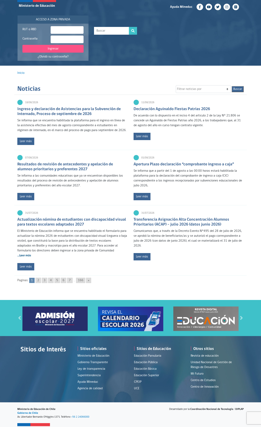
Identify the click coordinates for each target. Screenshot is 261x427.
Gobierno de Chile (27, 413)
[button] (19, 318)
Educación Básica (145, 369)
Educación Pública (146, 362)
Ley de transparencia (91, 369)
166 (80, 280)
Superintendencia (89, 375)
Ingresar (53, 48)
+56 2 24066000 (80, 417)
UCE (136, 388)
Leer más (26, 141)
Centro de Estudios (203, 380)
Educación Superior (146, 375)
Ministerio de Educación (37, 6)
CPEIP (138, 382)
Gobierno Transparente (92, 362)
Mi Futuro (197, 373)
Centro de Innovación (205, 386)
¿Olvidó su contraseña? (53, 56)
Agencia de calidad (90, 388)
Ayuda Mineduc (181, 7)
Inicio (20, 73)
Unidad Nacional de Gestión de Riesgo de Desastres (211, 365)
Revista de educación (205, 355)
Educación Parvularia (147, 355)
